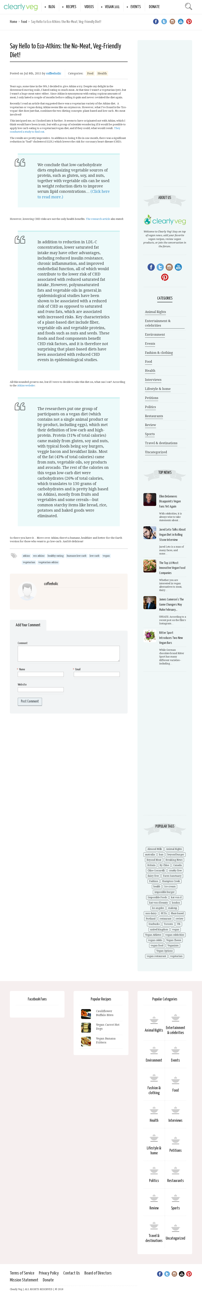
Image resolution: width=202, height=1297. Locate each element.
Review (150, 425)
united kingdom (159, 929)
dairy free (153, 876)
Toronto (168, 924)
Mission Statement (24, 1280)
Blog (52, 7)
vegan (106, 555)
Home (13, 22)
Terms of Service (22, 1273)
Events (136, 7)
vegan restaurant (156, 956)
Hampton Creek (171, 881)
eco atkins (38, 555)
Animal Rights (155, 312)
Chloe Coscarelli (156, 870)
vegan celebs (155, 940)
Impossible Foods (157, 897)
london (176, 902)
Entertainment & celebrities (158, 323)
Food (24, 22)
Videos (89, 7)
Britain (151, 865)
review (179, 918)
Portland (150, 918)
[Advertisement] (164, 117)
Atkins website (26, 385)
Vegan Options (164, 951)
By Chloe (164, 865)
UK (178, 924)
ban (161, 854)
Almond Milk (154, 849)
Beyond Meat (154, 860)
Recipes (71, 7)
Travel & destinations (161, 443)
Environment (155, 334)
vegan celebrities (174, 935)
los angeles (158, 908)
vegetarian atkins (48, 562)
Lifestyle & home (158, 389)
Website (22, 684)
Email (77, 669)
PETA (164, 913)
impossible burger (164, 892)
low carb (94, 555)
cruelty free (175, 870)
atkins (26, 555)
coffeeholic (53, 73)
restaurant (165, 918)
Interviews (153, 380)
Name (21, 669)
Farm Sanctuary (172, 876)
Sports (150, 434)
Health (102, 73)
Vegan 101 (112, 7)
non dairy (151, 913)
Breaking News (174, 860)
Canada (177, 865)
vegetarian (29, 562)
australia (150, 854)
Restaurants (154, 416)
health (156, 886)
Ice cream (170, 886)
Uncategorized (156, 452)
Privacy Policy (49, 1273)
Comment (23, 643)
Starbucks (154, 924)
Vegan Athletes (153, 935)
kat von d (176, 897)
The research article (98, 218)
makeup (172, 908)
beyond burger (175, 854)
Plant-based (177, 913)
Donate (154, 7)
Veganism (173, 945)
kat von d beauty (158, 902)
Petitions (151, 398)
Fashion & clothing (159, 353)
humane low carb (76, 555)
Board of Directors (98, 1273)
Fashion (153, 881)
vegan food (157, 945)
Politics (150, 407)
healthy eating (56, 555)
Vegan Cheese (173, 940)
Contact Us (71, 1273)
